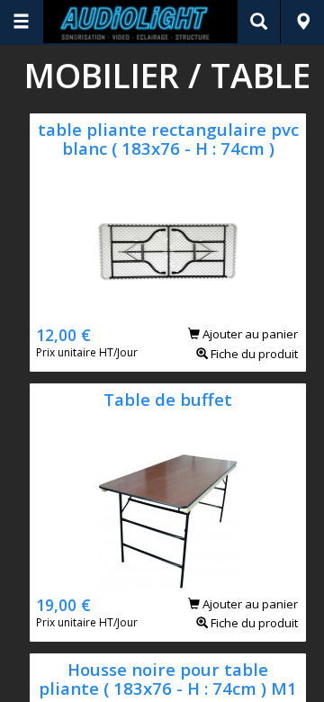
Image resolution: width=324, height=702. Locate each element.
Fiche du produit (253, 354)
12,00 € (63, 335)
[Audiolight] (141, 21)
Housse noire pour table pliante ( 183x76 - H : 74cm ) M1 (168, 678)
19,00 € (63, 605)
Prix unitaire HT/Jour (87, 352)
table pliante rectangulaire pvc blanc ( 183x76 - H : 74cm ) (168, 138)
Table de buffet (168, 399)
